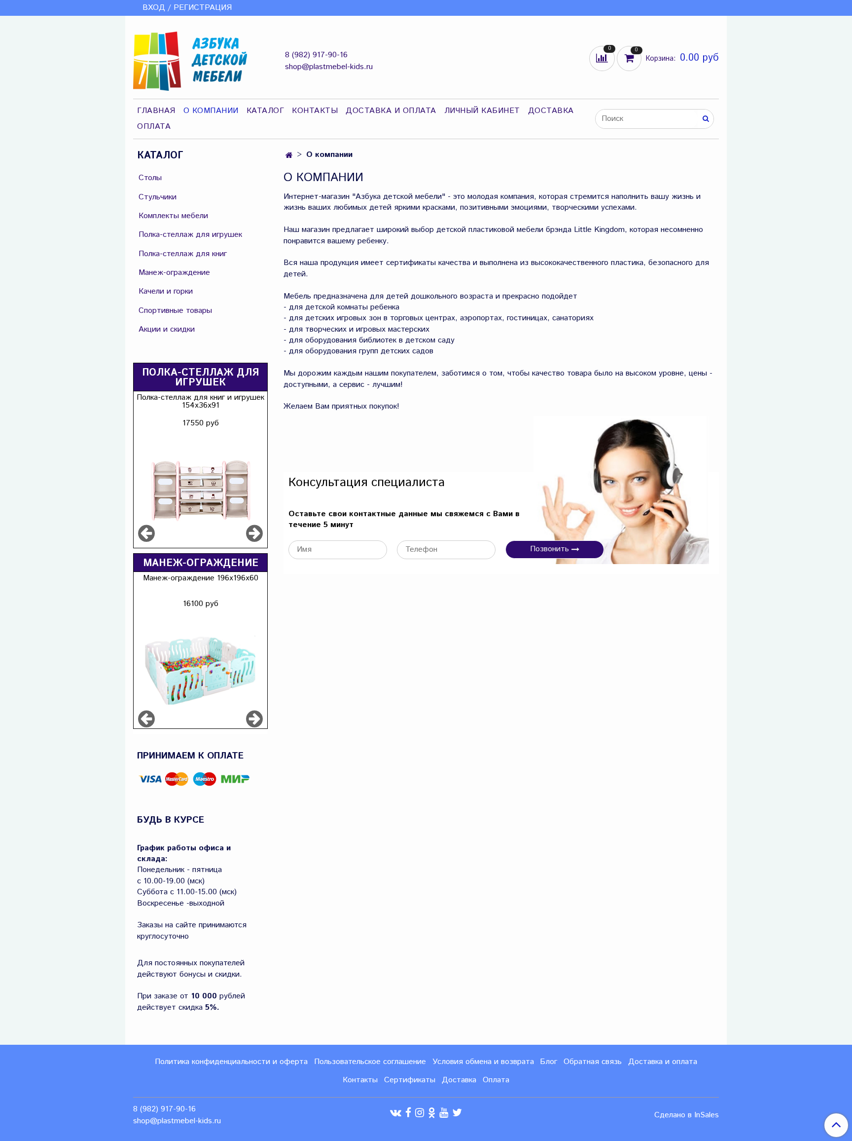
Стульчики (158, 197)
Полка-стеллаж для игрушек (190, 234)
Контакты (315, 110)
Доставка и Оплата (391, 110)
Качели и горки (166, 291)
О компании (211, 110)
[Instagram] (419, 1112)
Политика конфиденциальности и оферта (231, 1061)
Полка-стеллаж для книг (183, 254)
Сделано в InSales (686, 1115)
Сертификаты (409, 1080)
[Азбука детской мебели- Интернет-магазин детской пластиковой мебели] (190, 59)
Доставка (551, 110)
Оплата (154, 126)
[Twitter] (457, 1112)
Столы (150, 178)
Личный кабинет (482, 110)
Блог (548, 1061)
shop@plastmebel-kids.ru (329, 67)
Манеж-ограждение (174, 272)
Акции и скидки (167, 329)
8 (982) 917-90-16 (316, 55)
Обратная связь (593, 1061)
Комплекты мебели (173, 216)
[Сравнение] (603, 58)
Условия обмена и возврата (483, 1061)
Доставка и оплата (662, 1061)
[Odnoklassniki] (431, 1112)
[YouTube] (443, 1112)
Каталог (265, 110)
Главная (156, 110)
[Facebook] (408, 1112)
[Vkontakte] (395, 1112)
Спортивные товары (175, 310)
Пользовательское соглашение (370, 1061)
